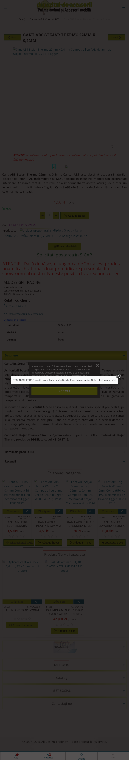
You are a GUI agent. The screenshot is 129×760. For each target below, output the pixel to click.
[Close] (118, 376)
